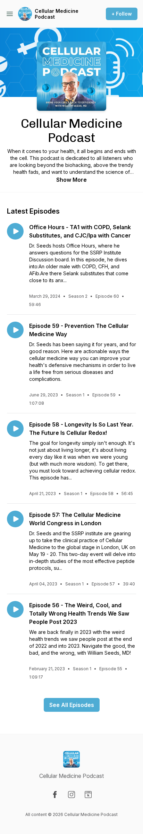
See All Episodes (71, 704)
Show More (71, 179)
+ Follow (121, 14)
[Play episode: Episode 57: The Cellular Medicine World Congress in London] (15, 519)
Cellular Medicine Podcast (56, 14)
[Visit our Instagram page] (71, 794)
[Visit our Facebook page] (54, 794)
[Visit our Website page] (88, 794)
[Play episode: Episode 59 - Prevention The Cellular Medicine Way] (15, 330)
